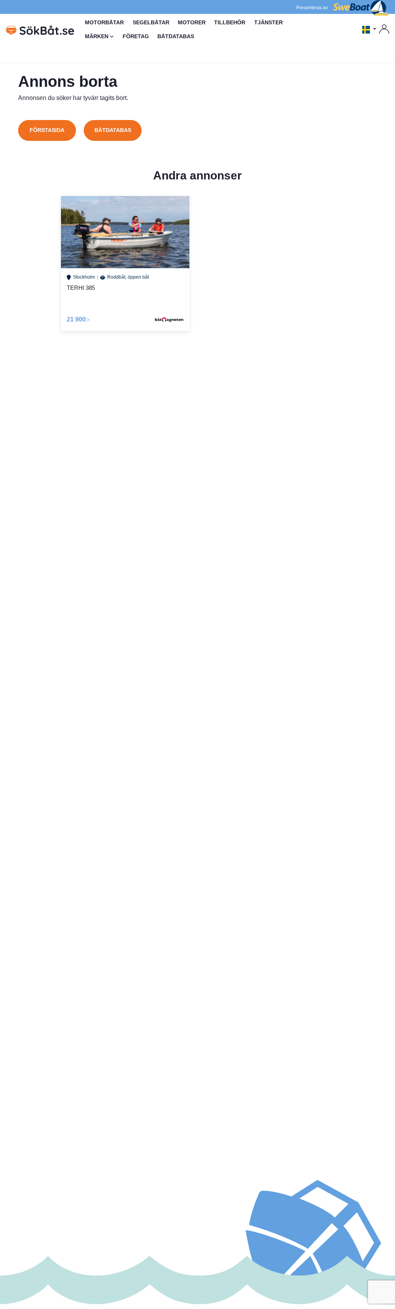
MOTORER (192, 22)
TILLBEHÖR (229, 22)
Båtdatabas (113, 130)
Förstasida (47, 130)
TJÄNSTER (268, 22)
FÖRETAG (136, 36)
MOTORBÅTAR (104, 22)
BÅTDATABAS (175, 36)
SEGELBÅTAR (151, 22)
